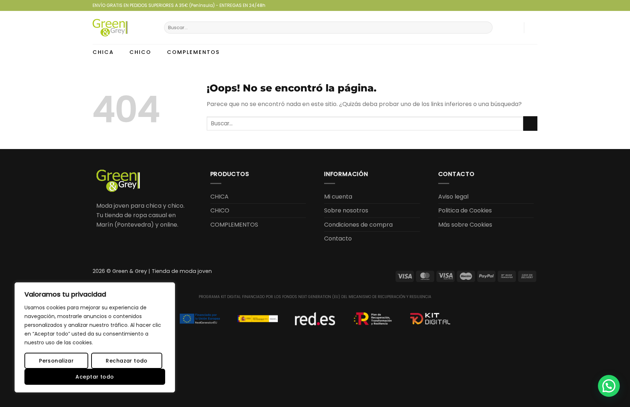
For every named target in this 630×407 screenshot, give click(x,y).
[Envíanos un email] (527, 5)
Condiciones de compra (358, 224)
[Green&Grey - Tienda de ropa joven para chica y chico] (123, 28)
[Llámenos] (534, 5)
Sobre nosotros (346, 210)
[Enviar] (486, 27)
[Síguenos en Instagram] (520, 5)
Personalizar (56, 360)
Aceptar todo (94, 376)
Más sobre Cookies (465, 224)
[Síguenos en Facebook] (513, 5)
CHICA (103, 52)
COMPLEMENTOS (193, 52)
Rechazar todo (126, 360)
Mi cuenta (338, 196)
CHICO (140, 52)
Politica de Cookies (465, 210)
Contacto (338, 238)
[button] (514, 28)
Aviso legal (453, 196)
